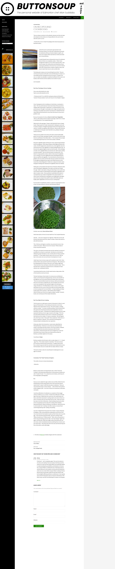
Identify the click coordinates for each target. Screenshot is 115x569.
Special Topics (76, 17)
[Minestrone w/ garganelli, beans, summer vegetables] (7, 70)
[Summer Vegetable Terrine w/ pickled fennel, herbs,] (7, 265)
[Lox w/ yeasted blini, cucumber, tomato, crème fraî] (7, 115)
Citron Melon (37, 442)
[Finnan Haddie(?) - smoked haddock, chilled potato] (7, 207)
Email (35, 514)
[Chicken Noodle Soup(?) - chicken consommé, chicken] (7, 93)
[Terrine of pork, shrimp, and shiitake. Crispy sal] (7, 242)
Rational (42, 434)
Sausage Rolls (4, 33)
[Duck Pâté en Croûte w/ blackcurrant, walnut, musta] (7, 173)
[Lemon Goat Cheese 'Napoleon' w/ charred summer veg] (7, 196)
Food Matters (37, 24)
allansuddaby (47, 31)
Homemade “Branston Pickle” (7, 35)
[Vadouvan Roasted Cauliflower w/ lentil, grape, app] (7, 184)
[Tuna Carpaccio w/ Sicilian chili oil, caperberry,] (7, 127)
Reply (39, 480)
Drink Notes (68, 17)
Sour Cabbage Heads (38, 447)
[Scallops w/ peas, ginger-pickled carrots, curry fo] (7, 219)
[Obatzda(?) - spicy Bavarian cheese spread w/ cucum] (7, 104)
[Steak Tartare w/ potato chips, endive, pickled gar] (7, 161)
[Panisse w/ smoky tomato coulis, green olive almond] (7, 150)
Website (35, 520)
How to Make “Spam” (5, 31)
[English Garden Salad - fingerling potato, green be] (7, 276)
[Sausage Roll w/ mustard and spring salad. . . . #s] (7, 253)
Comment (36, 491)
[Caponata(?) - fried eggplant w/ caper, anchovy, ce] (7, 81)
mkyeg (38, 458)
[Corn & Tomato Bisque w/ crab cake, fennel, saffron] (7, 58)
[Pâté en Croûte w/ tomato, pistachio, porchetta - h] (7, 230)
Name (35, 508)
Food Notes (61, 17)
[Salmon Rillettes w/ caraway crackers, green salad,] (7, 138)
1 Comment (54, 31)
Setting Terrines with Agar (6, 36)
